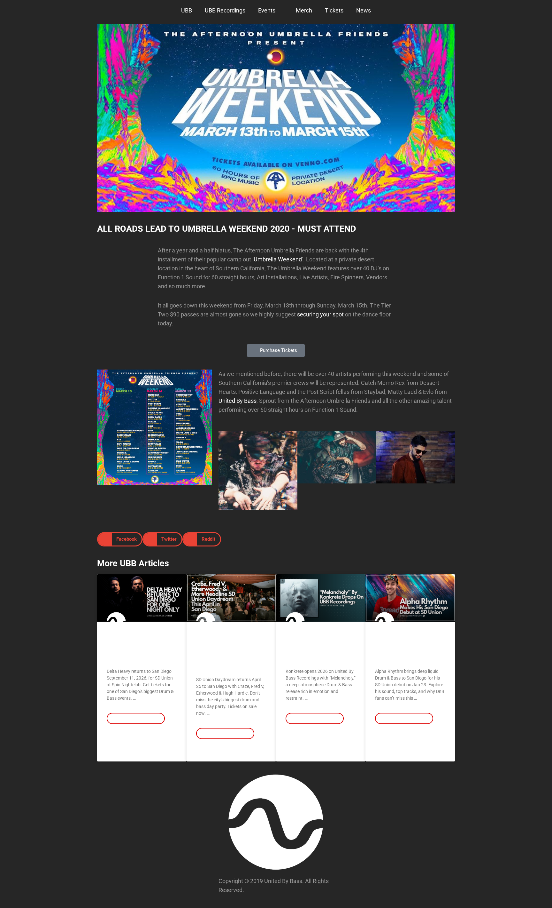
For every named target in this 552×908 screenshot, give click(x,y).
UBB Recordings (225, 10)
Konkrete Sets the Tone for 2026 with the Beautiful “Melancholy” (320, 648)
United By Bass (237, 400)
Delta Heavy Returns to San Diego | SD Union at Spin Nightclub (141, 648)
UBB (186, 10)
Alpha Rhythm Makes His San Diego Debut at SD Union (409, 648)
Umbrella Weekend (278, 259)
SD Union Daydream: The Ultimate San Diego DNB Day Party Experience (228, 652)
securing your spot (320, 314)
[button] (225, 470)
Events (266, 10)
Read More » (119, 737)
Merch (304, 10)
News (363, 10)
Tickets (334, 10)
